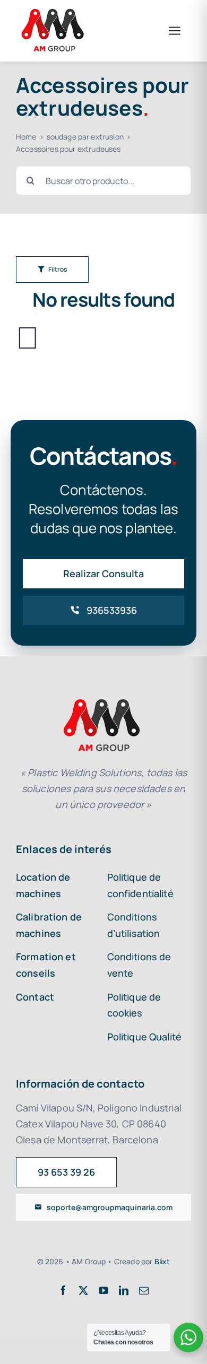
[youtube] (103, 1290)
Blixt (162, 1261)
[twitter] (83, 1290)
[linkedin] (123, 1290)
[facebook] (63, 1290)
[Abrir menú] (174, 31)
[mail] (144, 1290)
